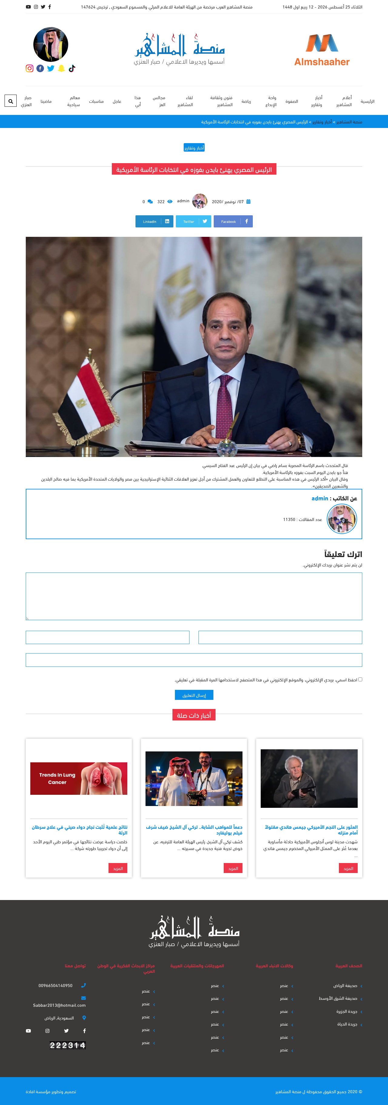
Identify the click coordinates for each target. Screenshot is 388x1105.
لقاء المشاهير (185, 100)
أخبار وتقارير (316, 100)
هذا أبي (138, 100)
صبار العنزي (26, 100)
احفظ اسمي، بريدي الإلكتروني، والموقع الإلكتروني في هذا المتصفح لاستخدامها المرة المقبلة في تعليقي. (265, 679)
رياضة (246, 100)
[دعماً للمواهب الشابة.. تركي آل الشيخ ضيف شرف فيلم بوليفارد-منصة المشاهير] (194, 778)
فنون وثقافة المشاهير (221, 100)
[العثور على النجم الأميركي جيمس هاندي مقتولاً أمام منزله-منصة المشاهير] (309, 778)
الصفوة (292, 100)
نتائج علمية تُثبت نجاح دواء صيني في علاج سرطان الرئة (79, 829)
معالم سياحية (73, 100)
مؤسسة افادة (38, 1091)
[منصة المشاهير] (179, 49)
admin (184, 200)
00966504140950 (56, 985)
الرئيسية (367, 100)
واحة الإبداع (271, 100)
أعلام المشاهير (344, 100)
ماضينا (46, 100)
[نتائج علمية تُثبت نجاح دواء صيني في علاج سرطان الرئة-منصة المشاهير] (78, 778)
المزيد (348, 868)
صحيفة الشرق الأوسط (338, 997)
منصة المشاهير (288, 1091)
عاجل (117, 100)
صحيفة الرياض (345, 985)
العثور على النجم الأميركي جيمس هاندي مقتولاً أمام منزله (311, 829)
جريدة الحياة (347, 1023)
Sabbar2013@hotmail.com (59, 1004)
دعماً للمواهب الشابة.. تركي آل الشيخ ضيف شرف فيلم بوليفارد (194, 829)
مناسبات (96, 100)
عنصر (284, 985)
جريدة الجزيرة (346, 1010)
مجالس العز (159, 100)
